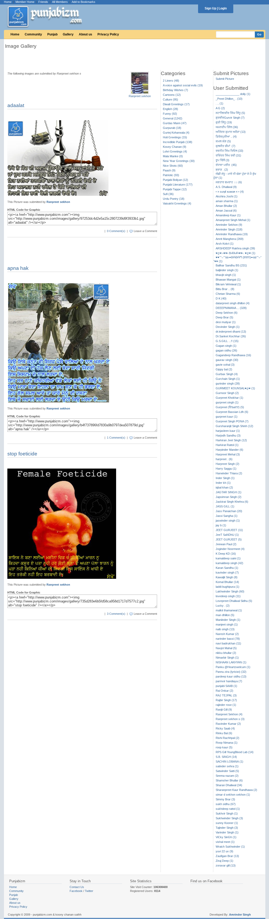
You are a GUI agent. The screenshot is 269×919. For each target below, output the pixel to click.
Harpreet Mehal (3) (228, 454)
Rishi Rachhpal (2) (227, 737)
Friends (43, 1)
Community (33, 34)
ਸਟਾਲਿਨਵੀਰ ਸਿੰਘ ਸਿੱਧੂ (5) (230, 112)
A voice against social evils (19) (183, 85)
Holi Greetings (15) (175, 137)
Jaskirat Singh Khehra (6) (232, 501)
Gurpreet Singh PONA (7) (232, 421)
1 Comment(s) (116, 437)
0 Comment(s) (116, 231)
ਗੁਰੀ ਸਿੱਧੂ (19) (224, 122)
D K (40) (221, 298)
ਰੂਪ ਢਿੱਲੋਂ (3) (222, 160)
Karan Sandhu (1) (227, 567)
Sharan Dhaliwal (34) (229, 785)
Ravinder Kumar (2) (228, 723)
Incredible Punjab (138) (177, 142)
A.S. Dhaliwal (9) (226, 186)
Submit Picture (225, 78)
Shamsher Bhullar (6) (229, 780)
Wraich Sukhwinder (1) (230, 846)
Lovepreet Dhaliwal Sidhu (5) (234, 600)
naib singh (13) (225, 629)
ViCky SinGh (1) (226, 837)
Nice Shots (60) (173, 165)
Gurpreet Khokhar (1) (229, 397)
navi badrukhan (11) (228, 643)
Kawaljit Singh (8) (226, 577)
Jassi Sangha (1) (226, 515)
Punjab (52, 34)
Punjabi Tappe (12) (175, 189)
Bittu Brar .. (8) (225, 289)
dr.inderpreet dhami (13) (231, 331)
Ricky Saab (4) (225, 728)
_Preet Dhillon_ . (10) (229, 98)
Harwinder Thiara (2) (229, 473)
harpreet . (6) (224, 459)
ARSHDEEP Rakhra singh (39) (235, 248)
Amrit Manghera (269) (230, 238)
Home (8, 1)
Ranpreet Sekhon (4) (229, 714)
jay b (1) (221, 525)
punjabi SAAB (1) (226, 685)
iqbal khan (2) (224, 487)
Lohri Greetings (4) (175, 151)
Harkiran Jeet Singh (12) (231, 440)
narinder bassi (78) (228, 638)
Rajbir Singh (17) (226, 700)
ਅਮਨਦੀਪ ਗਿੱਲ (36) (227, 127)
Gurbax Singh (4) (227, 374)
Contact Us (77, 887)
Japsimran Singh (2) (228, 496)
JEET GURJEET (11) (229, 530)
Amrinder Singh (240, 914)
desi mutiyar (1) (226, 322)
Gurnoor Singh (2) (227, 393)
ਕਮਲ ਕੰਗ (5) (223, 141)
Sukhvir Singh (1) (227, 813)
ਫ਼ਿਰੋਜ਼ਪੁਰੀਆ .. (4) (226, 136)
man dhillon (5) (225, 615)
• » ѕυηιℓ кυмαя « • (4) (230, 191)
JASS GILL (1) (225, 506)
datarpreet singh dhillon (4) (233, 303)
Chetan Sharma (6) (228, 293)
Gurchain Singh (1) (228, 378)
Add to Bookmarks (83, 1)
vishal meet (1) (225, 841)
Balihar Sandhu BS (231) (231, 265)
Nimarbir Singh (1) (227, 657)
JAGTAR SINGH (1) (228, 492)
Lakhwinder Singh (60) (230, 591)
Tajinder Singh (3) (227, 827)
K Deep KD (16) (226, 553)
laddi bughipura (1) (227, 586)
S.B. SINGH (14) (226, 756)
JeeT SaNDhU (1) (227, 534)
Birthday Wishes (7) (175, 90)
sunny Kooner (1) (227, 823)
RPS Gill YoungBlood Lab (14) (235, 752)
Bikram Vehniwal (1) (228, 284)
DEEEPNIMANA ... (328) (231, 307)
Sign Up (210, 8)
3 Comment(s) (116, 613)
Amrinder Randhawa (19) (232, 234)
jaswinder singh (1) (228, 520)
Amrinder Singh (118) (229, 229)
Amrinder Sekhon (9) (229, 224)
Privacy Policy (108, 34)
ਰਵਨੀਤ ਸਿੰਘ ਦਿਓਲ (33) (229, 150)
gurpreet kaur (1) (226, 416)
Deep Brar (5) (224, 317)
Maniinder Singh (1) (228, 619)
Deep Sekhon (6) (226, 312)
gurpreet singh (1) (227, 402)
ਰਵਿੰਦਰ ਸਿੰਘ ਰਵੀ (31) (228, 155)
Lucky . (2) (223, 605)
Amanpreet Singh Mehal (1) (233, 220)
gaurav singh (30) (227, 359)
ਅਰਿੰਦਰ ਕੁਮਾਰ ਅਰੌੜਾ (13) (231, 131)
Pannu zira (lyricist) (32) (231, 671)
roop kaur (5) (224, 747)
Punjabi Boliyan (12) (175, 179)
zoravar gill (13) (226, 865)
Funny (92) (170, 113)
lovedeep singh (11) (228, 596)
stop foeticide (22, 453)
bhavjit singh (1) (226, 274)
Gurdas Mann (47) (175, 123)
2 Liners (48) (171, 80)
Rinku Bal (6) (224, 733)
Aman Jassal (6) (226, 210)
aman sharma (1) (227, 201)
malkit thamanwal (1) (229, 610)
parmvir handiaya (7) (229, 681)
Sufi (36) (168, 194)
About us (85, 34)
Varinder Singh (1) (227, 832)
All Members (60, 1)
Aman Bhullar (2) (226, 205)
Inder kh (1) (223, 482)
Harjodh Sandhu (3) (228, 435)
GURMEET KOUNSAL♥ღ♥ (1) (235, 388)
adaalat (15, 105)
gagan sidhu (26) (226, 350)
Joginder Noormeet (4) (230, 548)
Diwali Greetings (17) (176, 104)
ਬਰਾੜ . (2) (222, 169)
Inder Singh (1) (225, 478)
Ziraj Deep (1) (224, 860)
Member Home (24, 1)
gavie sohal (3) (225, 364)
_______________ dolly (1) (233, 94)
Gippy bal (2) (224, 369)
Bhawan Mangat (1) (228, 279)
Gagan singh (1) (226, 345)
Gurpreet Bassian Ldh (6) (232, 411)
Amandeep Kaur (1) (228, 215)
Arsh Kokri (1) (225, 243)
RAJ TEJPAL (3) (226, 695)
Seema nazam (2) (227, 775)
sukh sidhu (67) (226, 804)
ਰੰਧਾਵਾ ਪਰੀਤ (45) (226, 164)
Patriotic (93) (171, 175)
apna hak (18, 268)
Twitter (89, 890)
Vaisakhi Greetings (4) (177, 203)
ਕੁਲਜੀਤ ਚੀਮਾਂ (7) (225, 146)
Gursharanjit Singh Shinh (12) (234, 426)
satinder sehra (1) (227, 766)
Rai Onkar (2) (224, 690)
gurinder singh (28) (228, 383)
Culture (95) (170, 99)
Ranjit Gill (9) (224, 709)
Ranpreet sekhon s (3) (230, 719)
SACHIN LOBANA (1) (229, 761)
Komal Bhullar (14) (227, 582)
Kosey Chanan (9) (174, 146)
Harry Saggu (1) (226, 468)
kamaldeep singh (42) (229, 563)
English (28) (170, 109)
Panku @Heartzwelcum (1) (233, 667)
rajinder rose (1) (226, 704)
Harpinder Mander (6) (229, 449)
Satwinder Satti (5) (227, 771)
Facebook (76, 890)
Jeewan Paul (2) (226, 544)
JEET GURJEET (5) (229, 539)
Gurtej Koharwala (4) (176, 132)
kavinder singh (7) (227, 572)
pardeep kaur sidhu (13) (231, 676)
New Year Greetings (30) (179, 160)
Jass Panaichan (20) (229, 511)
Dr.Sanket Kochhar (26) (231, 336)
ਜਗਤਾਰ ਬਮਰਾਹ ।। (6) (229, 182)
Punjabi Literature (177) (178, 184)
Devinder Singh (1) (228, 326)
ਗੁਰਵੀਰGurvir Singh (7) (230, 117)
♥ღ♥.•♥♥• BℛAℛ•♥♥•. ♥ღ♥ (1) (235, 253)
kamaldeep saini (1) (228, 558)
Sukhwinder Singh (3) (229, 818)
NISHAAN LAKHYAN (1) (231, 662)
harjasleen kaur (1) (228, 430)
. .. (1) (219, 103)
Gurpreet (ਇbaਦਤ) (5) (230, 407)
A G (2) (220, 108)
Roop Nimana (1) (226, 742)
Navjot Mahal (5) (226, 648)
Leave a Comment (145, 231)
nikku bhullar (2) (226, 652)
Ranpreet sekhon (140, 96)
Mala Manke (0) (173, 156)
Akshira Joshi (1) (226, 196)
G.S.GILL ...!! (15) (227, 341)
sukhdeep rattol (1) (228, 808)
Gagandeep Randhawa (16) (233, 355)
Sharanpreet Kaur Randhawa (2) (236, 789)
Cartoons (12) (172, 94)
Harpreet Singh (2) (227, 463)
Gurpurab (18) (172, 127)
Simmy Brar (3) (225, 799)
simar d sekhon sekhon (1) (233, 794)
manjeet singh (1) (227, 624)
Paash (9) (169, 170)
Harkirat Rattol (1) (227, 445)
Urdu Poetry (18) (173, 198)
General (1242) (172, 118)
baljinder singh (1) (227, 270)
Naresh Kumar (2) (227, 634)
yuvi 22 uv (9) (224, 851)
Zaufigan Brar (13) (227, 856)
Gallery (68, 34)
